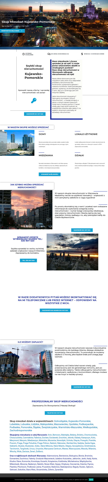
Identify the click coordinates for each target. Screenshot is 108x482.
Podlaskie (15, 427)
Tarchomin (14, 449)
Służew (21, 446)
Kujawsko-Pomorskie (34, 76)
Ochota (69, 440)
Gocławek (53, 437)
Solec (37, 446)
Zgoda (91, 479)
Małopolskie (46, 424)
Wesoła (84, 449)
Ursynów (39, 449)
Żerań (32, 451)
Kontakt (93, 5)
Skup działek (80, 2)
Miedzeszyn (33, 440)
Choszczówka (16, 437)
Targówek (24, 449)
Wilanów (92, 449)
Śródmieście (89, 446)
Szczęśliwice (77, 446)
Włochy (13, 451)
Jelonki (70, 437)
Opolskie (73, 424)
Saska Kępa (90, 443)
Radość (53, 443)
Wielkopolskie (90, 427)
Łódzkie (35, 424)
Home (36, 2)
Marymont (14, 440)
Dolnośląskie (60, 421)
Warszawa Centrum (52, 449)
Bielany (73, 435)
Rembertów (72, 443)
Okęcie (76, 440)
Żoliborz (39, 451)
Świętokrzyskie (49, 427)
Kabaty (77, 437)
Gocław (45, 437)
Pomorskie (26, 427)
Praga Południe (29, 443)
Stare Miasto (59, 446)
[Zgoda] (106, 479)
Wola (19, 451)
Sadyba (80, 443)
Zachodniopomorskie (21, 430)
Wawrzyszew (74, 449)
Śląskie (37, 427)
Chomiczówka (90, 435)
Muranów (52, 440)
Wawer (65, 449)
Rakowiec (61, 443)
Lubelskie (15, 424)
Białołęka (65, 435)
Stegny (68, 446)
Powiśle (92, 440)
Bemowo (56, 435)
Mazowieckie (61, 424)
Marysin (23, 440)
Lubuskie (25, 424)
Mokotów (43, 440)
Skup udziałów (91, 2)
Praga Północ (43, 443)
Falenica (37, 437)
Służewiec (29, 446)
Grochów (62, 437)
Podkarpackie (86, 424)
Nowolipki (61, 440)
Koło (93, 437)
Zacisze (25, 451)
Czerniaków (28, 437)
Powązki (84, 440)
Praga (19, 443)
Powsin (13, 443)
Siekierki (13, 446)
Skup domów (70, 2)
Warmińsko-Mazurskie (70, 427)
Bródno (80, 435)
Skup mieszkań (46, 2)
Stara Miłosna (46, 446)
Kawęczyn (85, 437)
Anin (50, 435)
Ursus (32, 449)
